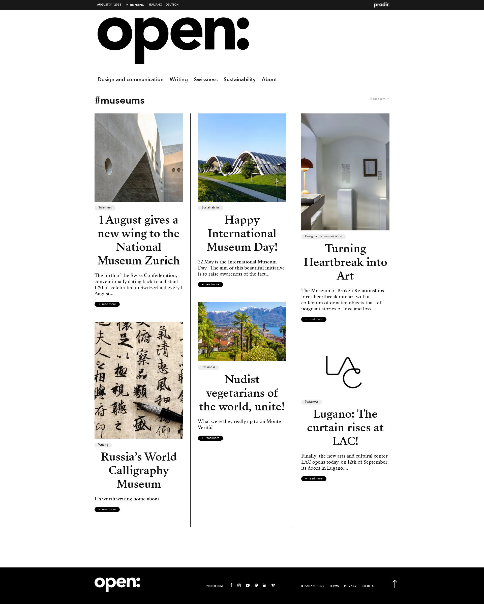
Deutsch (172, 4)
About (269, 79)
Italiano (155, 4)
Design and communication (131, 79)
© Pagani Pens (312, 586)
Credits (367, 586)
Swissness (206, 79)
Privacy (350, 586)
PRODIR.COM (214, 586)
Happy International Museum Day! (242, 233)
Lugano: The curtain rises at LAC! (345, 427)
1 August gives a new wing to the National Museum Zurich (138, 240)
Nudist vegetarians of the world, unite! (242, 393)
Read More (109, 304)
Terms (334, 586)
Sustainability (240, 79)
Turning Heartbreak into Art (345, 262)
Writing (179, 79)
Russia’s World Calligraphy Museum (139, 470)
